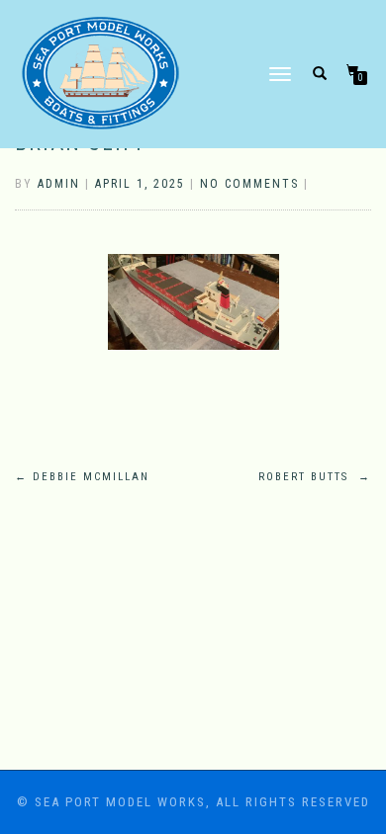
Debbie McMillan (82, 476)
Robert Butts (314, 476)
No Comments (249, 184)
